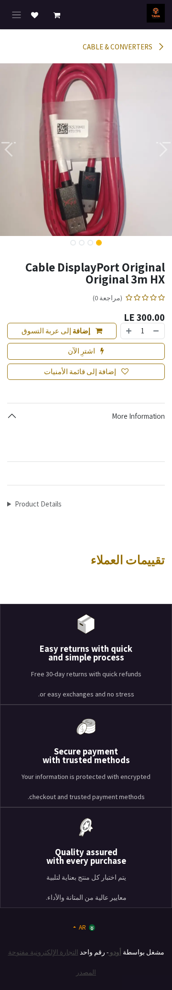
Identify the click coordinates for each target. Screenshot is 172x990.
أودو (114, 952)
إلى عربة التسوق (56, 330)
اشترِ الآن (82, 350)
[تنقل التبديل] (16, 14)
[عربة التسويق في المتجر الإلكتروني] (57, 15)
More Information (138, 416)
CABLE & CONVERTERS (118, 46)
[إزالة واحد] (156, 331)
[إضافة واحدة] (129, 331)
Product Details (38, 503)
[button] (163, 149)
